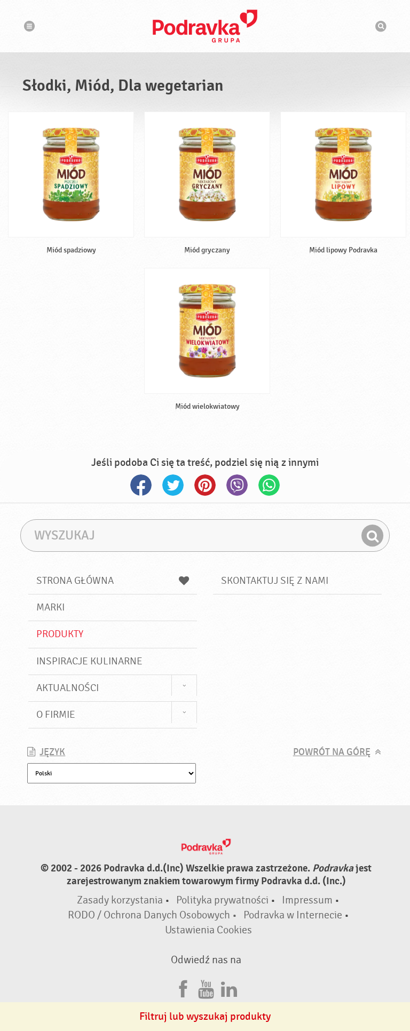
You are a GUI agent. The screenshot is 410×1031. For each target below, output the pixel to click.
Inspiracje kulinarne (89, 661)
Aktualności (67, 688)
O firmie (55, 714)
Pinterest (205, 485)
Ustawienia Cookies (208, 930)
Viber (237, 485)
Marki (50, 607)
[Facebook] (183, 987)
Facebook (141, 485)
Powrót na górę (331, 752)
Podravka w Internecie (292, 915)
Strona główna (75, 580)
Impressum (307, 900)
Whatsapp (269, 485)
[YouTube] (206, 987)
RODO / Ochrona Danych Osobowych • (153, 915)
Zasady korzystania (120, 900)
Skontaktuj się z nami (274, 580)
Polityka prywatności (222, 900)
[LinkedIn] (229, 987)
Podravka (205, 26)
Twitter (173, 485)
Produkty (59, 634)
